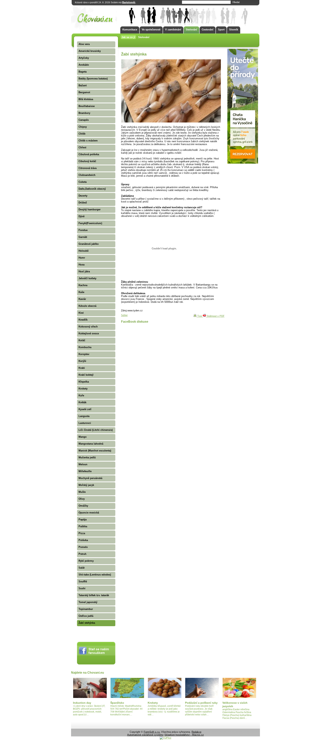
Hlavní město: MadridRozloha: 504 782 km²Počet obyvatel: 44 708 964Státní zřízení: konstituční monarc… (126, 710)
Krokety (153, 702)
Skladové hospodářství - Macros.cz (184, 734)
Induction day (82, 702)
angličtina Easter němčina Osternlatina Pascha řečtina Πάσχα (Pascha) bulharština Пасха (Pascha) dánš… (237, 713)
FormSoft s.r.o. (152, 731)
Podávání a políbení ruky (201, 702)
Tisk (200, 316)
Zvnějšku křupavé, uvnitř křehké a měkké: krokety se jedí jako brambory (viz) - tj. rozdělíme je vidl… (164, 710)
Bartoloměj (128, 2)
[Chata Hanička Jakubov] (242, 162)
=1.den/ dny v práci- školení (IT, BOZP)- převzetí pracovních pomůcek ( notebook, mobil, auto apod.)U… (89, 710)
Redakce (196, 731)
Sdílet (124, 315)
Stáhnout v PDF (215, 316)
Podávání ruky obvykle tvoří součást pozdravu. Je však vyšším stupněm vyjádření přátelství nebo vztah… (199, 710)
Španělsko (117, 702)
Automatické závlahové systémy (145, 734)
